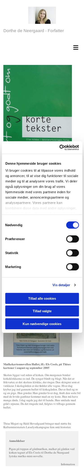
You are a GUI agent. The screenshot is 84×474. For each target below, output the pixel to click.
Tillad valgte (42, 311)
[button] (43, 46)
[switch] (72, 238)
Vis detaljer (61, 285)
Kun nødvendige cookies (42, 324)
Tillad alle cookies (42, 298)
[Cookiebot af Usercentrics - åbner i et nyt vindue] (60, 148)
